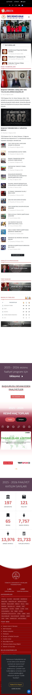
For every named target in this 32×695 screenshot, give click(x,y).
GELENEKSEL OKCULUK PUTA (8, 613)
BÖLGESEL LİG (11, 606)
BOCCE (22, 603)
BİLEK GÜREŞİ (10, 603)
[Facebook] (12, 5)
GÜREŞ (19, 613)
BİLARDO (3, 603)
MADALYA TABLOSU (8, 297)
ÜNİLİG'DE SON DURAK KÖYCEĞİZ (17, 199)
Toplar (10, 419)
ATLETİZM (9, 599)
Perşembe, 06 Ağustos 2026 (11, 38)
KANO (7, 618)
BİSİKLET (17, 603)
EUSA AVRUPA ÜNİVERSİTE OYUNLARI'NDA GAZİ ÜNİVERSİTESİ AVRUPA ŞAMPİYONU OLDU (17, 176)
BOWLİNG (3, 606)
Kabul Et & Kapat (16, 684)
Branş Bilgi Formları (8, 641)
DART (23, 606)
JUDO (2, 618)
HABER (23, 613)
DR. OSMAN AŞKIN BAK (19, 268)
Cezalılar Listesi (7, 639)
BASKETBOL (4, 601)
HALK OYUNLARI (15, 616)
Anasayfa (10, 1)
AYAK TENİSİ (16, 599)
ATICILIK (3, 599)
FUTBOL (21, 611)
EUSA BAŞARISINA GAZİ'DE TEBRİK (17, 151)
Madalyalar (6, 633)
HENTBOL (22, 616)
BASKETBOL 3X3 (12, 601)
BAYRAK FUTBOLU (22, 601)
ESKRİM (17, 608)
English (23, 1)
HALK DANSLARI (5, 616)
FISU (12, 611)
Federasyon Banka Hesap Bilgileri (12, 644)
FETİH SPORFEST (5, 611)
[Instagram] (16, 5)
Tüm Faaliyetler (16, 396)
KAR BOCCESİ (13, 618)
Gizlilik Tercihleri (16, 688)
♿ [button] (29, 692)
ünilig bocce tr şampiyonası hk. (17, 56)
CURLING (18, 606)
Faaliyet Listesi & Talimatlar (10, 626)
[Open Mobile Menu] (29, 17)
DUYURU (12, 608)
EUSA (26, 608)
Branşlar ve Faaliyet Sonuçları (11, 636)
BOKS (27, 603)
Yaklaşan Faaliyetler (8, 631)
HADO (28, 613)
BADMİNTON (24, 599)
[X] (9, 5)
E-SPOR (22, 608)
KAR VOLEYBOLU (22, 618)
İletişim (17, 1)
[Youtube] (19, 5)
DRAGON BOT (4, 608)
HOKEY (28, 616)
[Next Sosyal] (22, 5)
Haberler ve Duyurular (9, 646)
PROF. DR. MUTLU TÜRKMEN (21, 286)
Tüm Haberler (16, 255)
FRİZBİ (15, 611)
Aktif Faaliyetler (7, 628)
